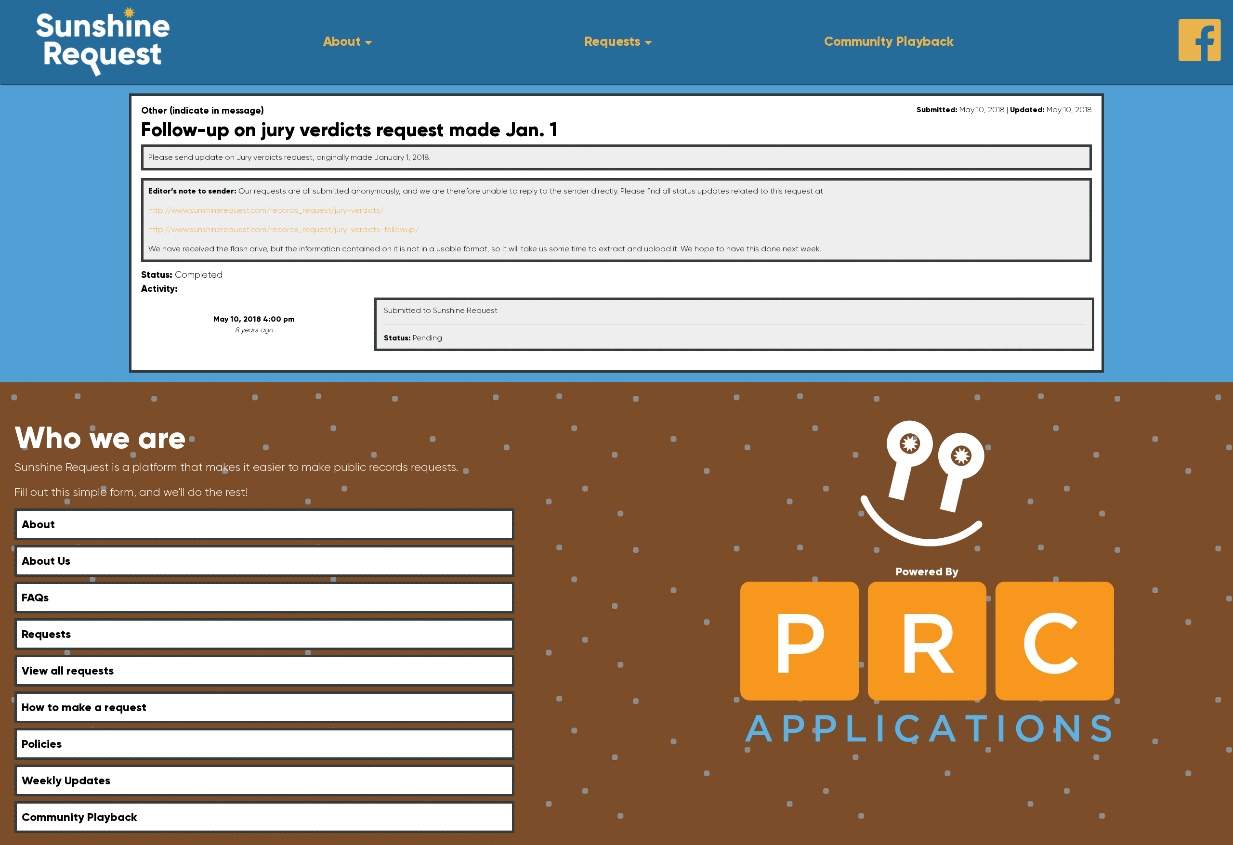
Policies (42, 744)
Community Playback (889, 41)
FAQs (35, 597)
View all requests (68, 670)
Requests (612, 41)
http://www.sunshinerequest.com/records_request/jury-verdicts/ (266, 210)
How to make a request (84, 707)
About (342, 41)
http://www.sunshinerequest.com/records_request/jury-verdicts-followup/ (283, 229)
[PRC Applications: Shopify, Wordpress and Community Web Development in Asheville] (927, 661)
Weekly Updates (66, 780)
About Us (46, 561)
